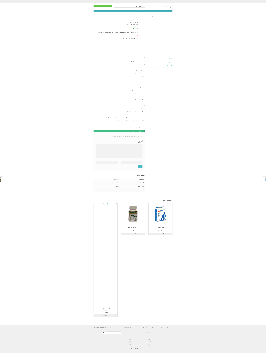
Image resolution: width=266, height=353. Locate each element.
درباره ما (130, 11)
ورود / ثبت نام (96, 1)
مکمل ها (160, 16)
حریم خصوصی (136, 11)
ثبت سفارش (169, 339)
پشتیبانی (150, 344)
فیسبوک (129, 341)
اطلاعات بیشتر (169, 66)
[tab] (160, 58)
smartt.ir (137, 348)
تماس (126, 11)
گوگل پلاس (129, 344)
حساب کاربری (156, 11)
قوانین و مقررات (144, 11)
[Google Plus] (123, 38)
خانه (163, 16)
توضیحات (170, 58)
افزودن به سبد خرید (160, 234)
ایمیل (116, 160)
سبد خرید (162, 11)
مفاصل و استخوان (155, 16)
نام (141, 160)
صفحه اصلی (168, 11)
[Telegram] (132, 38)
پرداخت (150, 11)
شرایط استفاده (149, 339)
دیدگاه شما (140, 143)
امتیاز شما (140, 139)
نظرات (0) (170, 62)
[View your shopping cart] (103, 6)
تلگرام (130, 339)
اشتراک (104, 332)
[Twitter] (126, 38)
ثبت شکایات (149, 346)
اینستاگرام (129, 342)
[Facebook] (129, 38)
